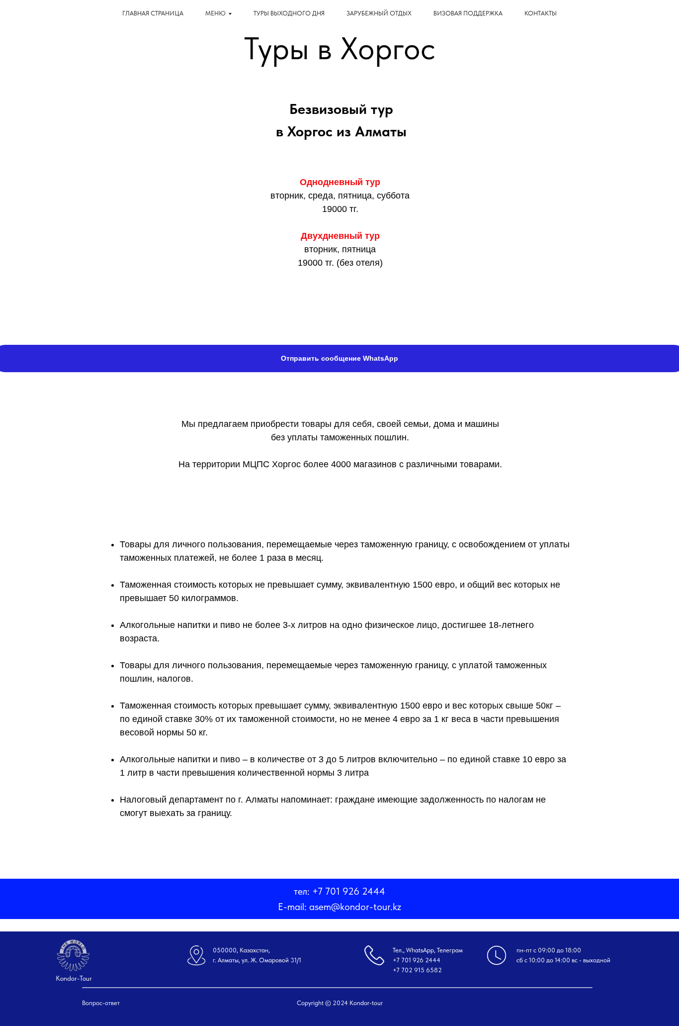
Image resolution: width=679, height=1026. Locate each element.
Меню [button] (215, 13)
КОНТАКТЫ (540, 13)
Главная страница (152, 13)
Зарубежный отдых (379, 13)
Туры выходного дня (289, 13)
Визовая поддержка (468, 13)
